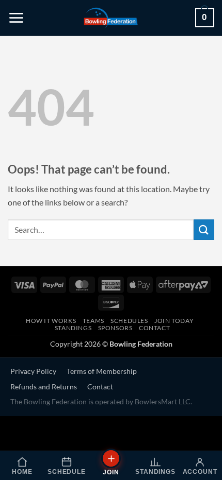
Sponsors (115, 328)
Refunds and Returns (43, 387)
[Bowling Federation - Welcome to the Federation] (111, 18)
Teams (93, 320)
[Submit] (204, 229)
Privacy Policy (33, 371)
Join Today (174, 320)
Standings (73, 328)
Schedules (129, 320)
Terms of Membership (102, 371)
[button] (16, 18)
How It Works (51, 320)
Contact (154, 328)
